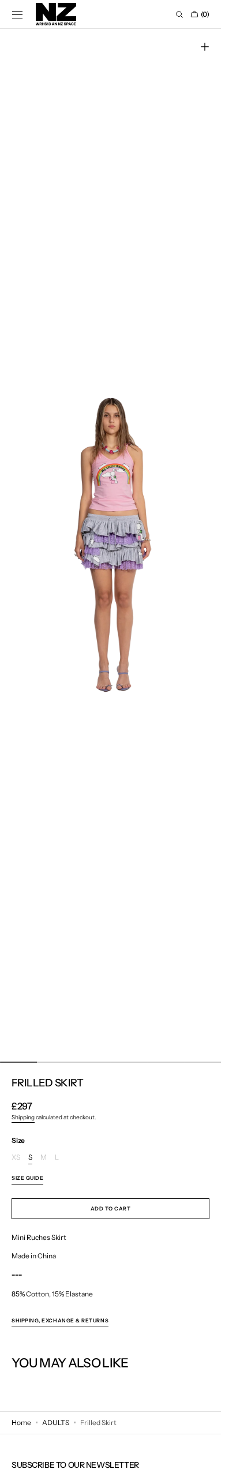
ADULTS (55, 1422)
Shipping (23, 1117)
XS (16, 1158)
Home (21, 1422)
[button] (17, 14)
